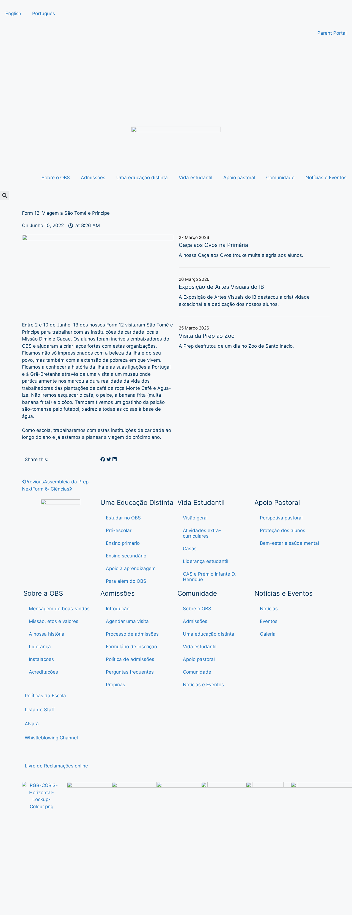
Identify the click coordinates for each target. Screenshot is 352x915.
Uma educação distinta (142, 177)
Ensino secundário (126, 556)
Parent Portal (331, 33)
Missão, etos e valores (53, 621)
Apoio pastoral (239, 177)
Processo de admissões (132, 634)
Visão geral (195, 518)
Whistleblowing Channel (51, 737)
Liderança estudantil (205, 561)
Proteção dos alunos (282, 530)
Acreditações (43, 672)
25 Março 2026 (194, 328)
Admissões (93, 177)
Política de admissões (130, 659)
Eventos (268, 621)
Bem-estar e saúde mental (289, 543)
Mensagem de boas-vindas (59, 608)
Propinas (115, 684)
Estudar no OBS (123, 518)
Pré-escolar (118, 530)
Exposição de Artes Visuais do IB (221, 287)
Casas (190, 548)
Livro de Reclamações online (56, 766)
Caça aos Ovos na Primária (213, 245)
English (13, 13)
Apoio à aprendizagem (131, 568)
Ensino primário (123, 543)
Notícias (269, 608)
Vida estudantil (195, 177)
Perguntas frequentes (130, 672)
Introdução (118, 608)
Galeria (268, 634)
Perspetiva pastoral (281, 518)
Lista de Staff (40, 709)
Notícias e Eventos (326, 177)
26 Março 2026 (194, 279)
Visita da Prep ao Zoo (207, 336)
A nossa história (46, 634)
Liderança (40, 646)
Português (43, 13)
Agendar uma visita (127, 621)
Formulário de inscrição (131, 646)
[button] (4, 195)
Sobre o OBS (56, 177)
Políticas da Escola (45, 695)
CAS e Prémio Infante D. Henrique (209, 576)
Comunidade (280, 177)
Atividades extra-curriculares (202, 533)
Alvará (32, 723)
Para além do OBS (126, 581)
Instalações (41, 659)
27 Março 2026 (194, 237)
